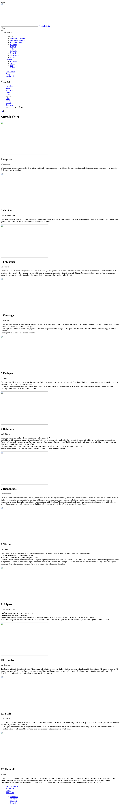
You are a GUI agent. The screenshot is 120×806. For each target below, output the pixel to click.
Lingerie (13, 53)
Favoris (8, 101)
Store (7, 99)
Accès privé (10, 793)
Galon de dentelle (16, 43)
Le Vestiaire (10, 59)
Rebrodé (13, 51)
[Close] (2, 30)
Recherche (9, 105)
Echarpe (13, 68)
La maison (9, 86)
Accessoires (14, 55)
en (2, 111)
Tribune (8, 92)
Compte (8, 103)
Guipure (13, 47)
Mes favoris (10, 76)
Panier (8, 74)
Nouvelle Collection (17, 38)
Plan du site (10, 789)
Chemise (13, 61)
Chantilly (13, 45)
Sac (11, 66)
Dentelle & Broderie (17, 40)
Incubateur (9, 90)
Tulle (12, 49)
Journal (8, 88)
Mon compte (10, 72)
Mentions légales (12, 786)
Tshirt (12, 64)
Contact (8, 94)
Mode (12, 57)
